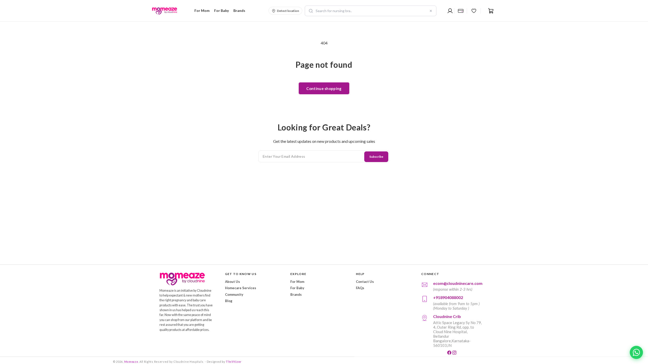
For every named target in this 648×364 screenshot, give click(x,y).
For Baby (297, 288)
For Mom (297, 282)
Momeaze (131, 361)
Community (234, 294)
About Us (232, 282)
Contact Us (365, 282)
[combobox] (370, 11)
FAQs (360, 288)
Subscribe (376, 156)
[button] (201, 10)
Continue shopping (323, 88)
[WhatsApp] (636, 352)
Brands (296, 294)
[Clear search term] (431, 11)
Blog (228, 301)
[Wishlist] (473, 10)
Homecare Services (240, 288)
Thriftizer (233, 361)
